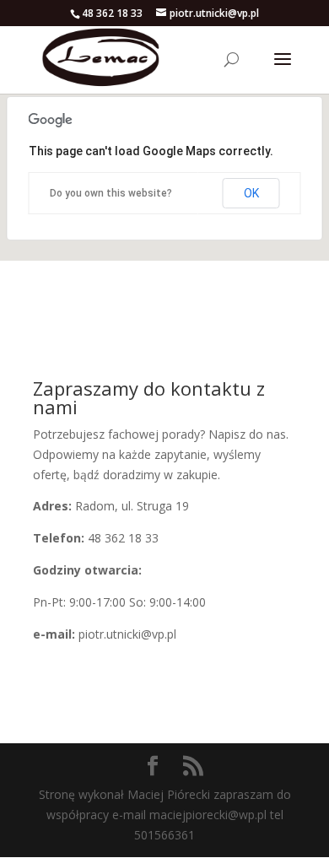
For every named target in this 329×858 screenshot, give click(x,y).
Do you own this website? (111, 193)
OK (251, 193)
